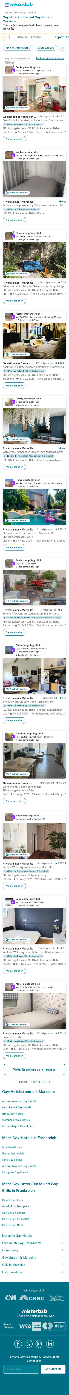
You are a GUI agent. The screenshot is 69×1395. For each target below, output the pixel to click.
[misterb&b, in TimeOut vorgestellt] (56, 1298)
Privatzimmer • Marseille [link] (18, 202)
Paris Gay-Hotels (12, 1160)
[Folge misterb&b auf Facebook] (18, 1344)
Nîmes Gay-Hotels (12, 1113)
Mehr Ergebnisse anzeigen (34, 1069)
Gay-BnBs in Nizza (13, 1225)
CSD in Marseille (13, 1265)
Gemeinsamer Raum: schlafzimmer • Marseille (19, 117)
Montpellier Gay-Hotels (16, 1120)
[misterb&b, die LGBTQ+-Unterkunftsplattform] (18, 4)
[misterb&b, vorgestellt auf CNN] (10, 1297)
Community (10, 1250)
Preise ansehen (14, 139)
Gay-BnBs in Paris (12, 1200)
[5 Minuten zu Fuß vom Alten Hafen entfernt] (60, 691)
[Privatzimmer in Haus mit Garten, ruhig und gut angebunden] (60, 275)
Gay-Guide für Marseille (19, 1258)
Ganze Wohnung (46, 47)
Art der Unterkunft (16, 48)
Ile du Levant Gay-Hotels (16, 1107)
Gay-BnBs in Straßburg (15, 1219)
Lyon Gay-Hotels (12, 1147)
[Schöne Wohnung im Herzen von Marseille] (60, 856)
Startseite (7, 12)
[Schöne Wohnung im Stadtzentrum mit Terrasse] (60, 602)
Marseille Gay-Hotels (17, 1236)
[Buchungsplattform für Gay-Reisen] (34, 1311)
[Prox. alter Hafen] (60, 1026)
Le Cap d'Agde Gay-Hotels (18, 1126)
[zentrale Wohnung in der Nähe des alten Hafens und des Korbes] (60, 941)
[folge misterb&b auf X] (29, 1344)
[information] (13, 70)
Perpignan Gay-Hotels (15, 1172)
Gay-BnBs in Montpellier (16, 1206)
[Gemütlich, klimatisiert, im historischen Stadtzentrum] (60, 109)
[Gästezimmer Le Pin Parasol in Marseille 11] (60, 522)
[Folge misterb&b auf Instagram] (39, 1344)
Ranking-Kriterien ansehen (50, 58)
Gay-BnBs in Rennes (13, 1213)
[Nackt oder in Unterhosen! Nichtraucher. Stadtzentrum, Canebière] (60, 356)
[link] (34, 127)
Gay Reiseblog (12, 1272)
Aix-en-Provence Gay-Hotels (19, 1101)
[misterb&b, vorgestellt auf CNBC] (31, 1297)
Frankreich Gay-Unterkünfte (22, 1243)
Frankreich (19, 12)
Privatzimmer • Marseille (18, 283)
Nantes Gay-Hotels (13, 1153)
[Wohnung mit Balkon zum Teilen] (60, 776)
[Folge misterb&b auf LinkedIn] (50, 1344)
